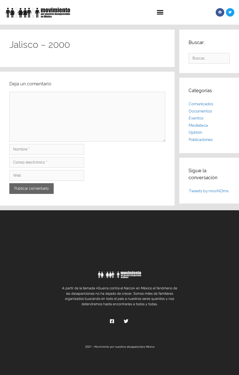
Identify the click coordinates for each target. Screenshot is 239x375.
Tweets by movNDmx (209, 191)
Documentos (200, 111)
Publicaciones (201, 139)
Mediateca (198, 125)
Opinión (195, 132)
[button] (160, 12)
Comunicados (201, 104)
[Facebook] (220, 12)
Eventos (196, 118)
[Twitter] (230, 12)
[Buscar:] (209, 58)
